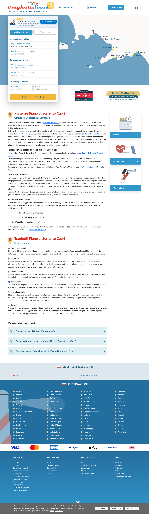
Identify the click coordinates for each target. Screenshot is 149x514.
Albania (19, 391)
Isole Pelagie (89, 398)
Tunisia (120, 425)
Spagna (121, 412)
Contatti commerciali (20, 468)
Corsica (19, 408)
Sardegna (121, 405)
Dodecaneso (21, 425)
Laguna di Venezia (91, 412)
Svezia (120, 418)
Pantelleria (122, 391)
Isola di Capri (21, 134)
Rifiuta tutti (116, 508)
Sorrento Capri (88, 167)
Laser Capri (81, 153)
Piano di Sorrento (92, 134)
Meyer (83, 471)
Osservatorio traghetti (123, 476)
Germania (20, 439)
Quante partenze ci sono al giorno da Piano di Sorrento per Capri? (46, 341)
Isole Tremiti (89, 401)
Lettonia (87, 415)
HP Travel (91, 153)
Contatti (16, 465)
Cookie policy (18, 485)
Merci (93, 8)
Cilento (19, 405)
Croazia (19, 418)
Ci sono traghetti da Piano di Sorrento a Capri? (37, 331)
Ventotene (121, 432)
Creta (18, 415)
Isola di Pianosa (56, 425)
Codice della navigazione (21, 487)
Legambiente (85, 468)
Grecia (52, 398)
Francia (19, 435)
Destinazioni (67, 8)
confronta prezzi (33, 97)
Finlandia (20, 432)
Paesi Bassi (88, 439)
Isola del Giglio (56, 418)
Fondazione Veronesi (88, 465)
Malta (86, 422)
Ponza (120, 398)
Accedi (49, 462)
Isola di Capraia (56, 422)
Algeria (19, 395)
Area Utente (117, 7)
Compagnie (17, 473)
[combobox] (33, 46)
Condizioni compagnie (21, 476)
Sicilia (120, 408)
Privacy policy (18, 482)
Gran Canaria (55, 395)
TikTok (117, 471)
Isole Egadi (88, 391)
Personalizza (132, 508)
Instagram (118, 468)
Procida (121, 401)
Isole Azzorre (55, 429)
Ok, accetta (101, 508)
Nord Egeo (88, 432)
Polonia (121, 395)
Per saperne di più (56, 511)
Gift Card (50, 473)
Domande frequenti (20, 479)
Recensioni (119, 462)
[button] (137, 7)
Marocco (87, 425)
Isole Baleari (55, 432)
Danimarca (20, 422)
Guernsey (54, 401)
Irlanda (53, 405)
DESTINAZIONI (78, 384)
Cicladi (19, 401)
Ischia (52, 412)
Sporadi (121, 415)
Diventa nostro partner (55, 465)
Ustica (120, 429)
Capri (18, 375)
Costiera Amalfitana (51, 123)
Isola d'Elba (54, 415)
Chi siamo (16, 462)
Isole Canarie (55, 435)
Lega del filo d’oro (87, 473)
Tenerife (121, 422)
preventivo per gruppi (37, 230)
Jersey (86, 405)
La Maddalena (89, 408)
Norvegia (87, 435)
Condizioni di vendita (20, 471)
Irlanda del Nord (56, 408)
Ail (82, 462)
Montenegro (89, 429)
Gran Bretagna (56, 391)
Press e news (119, 473)
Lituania (87, 418)
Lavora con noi (52, 471)
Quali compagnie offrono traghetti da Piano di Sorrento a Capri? (45, 351)
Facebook (118, 465)
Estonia (19, 429)
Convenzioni (51, 468)
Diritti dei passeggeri (20, 490)
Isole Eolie (88, 395)
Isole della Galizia (57, 439)
